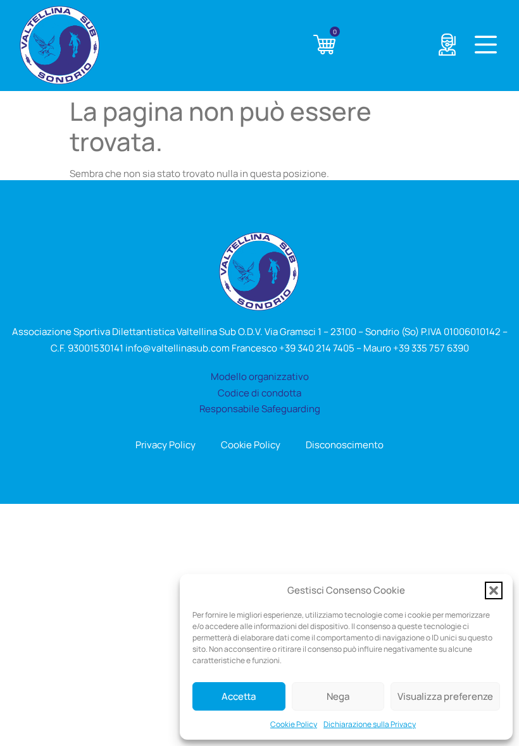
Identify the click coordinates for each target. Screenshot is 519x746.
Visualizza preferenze (445, 696)
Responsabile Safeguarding (259, 408)
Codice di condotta (259, 393)
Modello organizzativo (260, 376)
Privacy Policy (165, 444)
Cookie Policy (293, 724)
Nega (338, 696)
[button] (493, 590)
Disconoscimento (345, 444)
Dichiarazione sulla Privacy (369, 724)
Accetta (239, 696)
